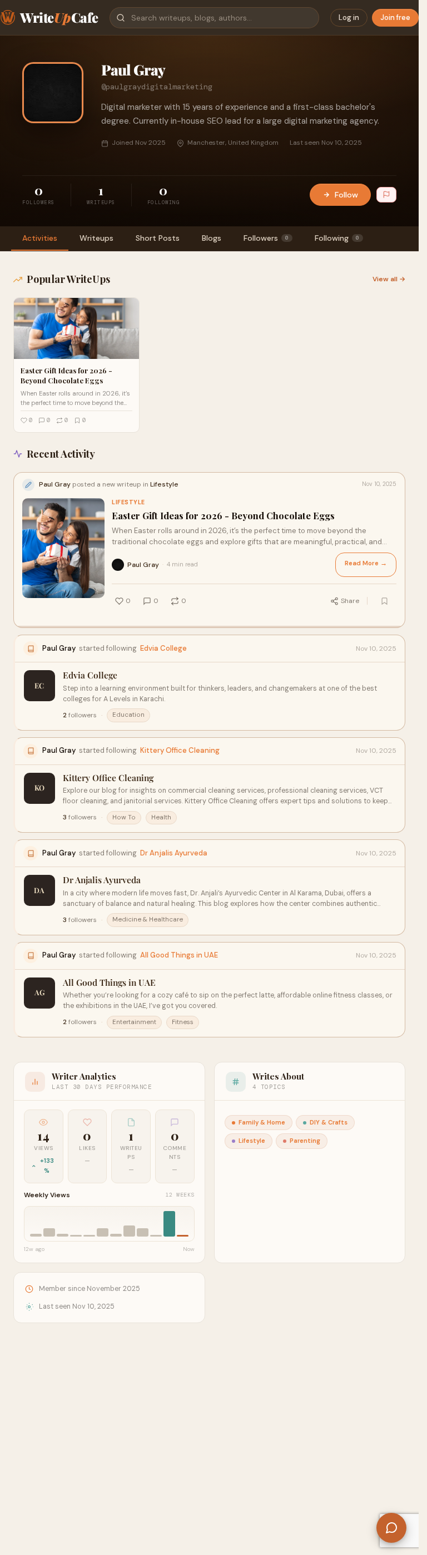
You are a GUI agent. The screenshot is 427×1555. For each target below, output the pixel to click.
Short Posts (158, 238)
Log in (349, 17)
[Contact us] (391, 1528)
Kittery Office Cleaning (180, 750)
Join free (395, 17)
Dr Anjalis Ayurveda (173, 853)
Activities (39, 238)
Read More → (366, 563)
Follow (346, 195)
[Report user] (386, 194)
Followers (266, 238)
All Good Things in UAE (179, 955)
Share (350, 600)
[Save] (384, 601)
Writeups (96, 238)
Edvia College (163, 648)
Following (337, 238)
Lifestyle (128, 502)
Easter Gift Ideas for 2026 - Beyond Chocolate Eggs (223, 515)
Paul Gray (143, 564)
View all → (389, 279)
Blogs (211, 238)
